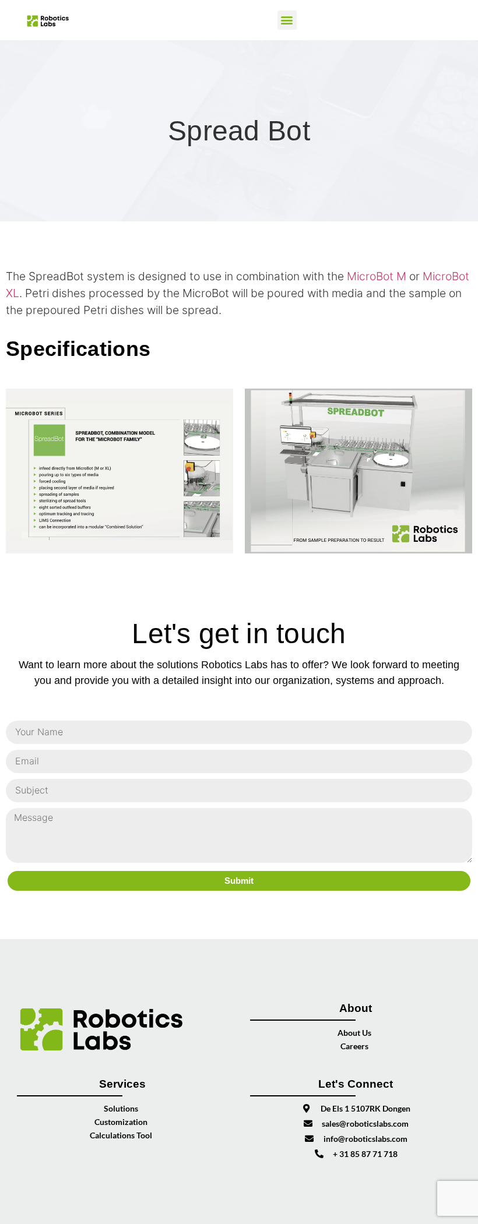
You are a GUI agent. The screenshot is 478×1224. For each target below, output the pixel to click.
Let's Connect (355, 1084)
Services (122, 1084)
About (355, 1008)
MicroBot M (376, 276)
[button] (287, 20)
